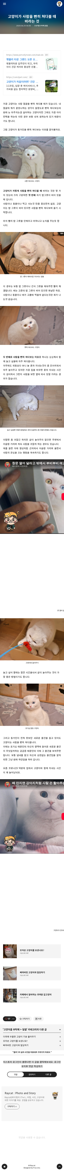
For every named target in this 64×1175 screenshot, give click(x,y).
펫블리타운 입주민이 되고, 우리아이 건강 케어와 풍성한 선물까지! (22, 65)
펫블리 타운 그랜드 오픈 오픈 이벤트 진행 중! (21, 59)
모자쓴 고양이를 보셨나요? (15, 1041)
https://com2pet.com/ (17, 77)
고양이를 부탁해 (11, 1029)
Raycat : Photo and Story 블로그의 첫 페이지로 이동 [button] (32, 4)
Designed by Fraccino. (32, 1168)
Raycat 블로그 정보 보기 (59, 4)
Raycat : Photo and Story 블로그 (4, 1166)
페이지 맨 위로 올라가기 (59, 1166)
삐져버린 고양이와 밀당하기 (16, 1045)
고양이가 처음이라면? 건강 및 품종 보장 (22, 82)
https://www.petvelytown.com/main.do (24, 55)
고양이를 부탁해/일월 (41, 26)
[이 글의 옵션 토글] (13, 1018)
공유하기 (32, 1074)
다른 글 (48, 1074)
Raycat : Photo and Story (20, 1093)
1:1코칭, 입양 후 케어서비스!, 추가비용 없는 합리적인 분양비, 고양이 (22, 87)
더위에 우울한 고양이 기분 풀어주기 (19, 1036)
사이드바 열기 (4, 4)
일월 (24, 1029)
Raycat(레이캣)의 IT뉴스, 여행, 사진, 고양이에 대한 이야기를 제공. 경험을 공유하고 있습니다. (24, 1099)
